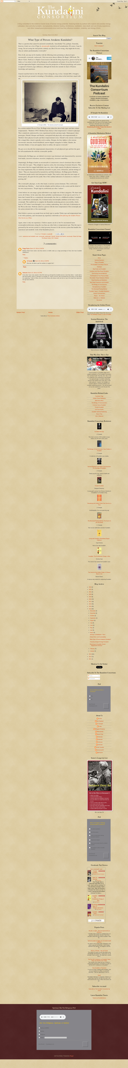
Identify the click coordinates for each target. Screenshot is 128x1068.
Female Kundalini (99, 407)
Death (99, 975)
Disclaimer (99, 300)
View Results (92, 704)
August (92, 620)
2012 (90, 656)
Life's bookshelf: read (96, 869)
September (93, 618)
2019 (90, 596)
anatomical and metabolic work (30, 236)
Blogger (71, 1056)
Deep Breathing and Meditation (99, 280)
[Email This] (56, 234)
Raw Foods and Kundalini (99, 269)
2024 (90, 587)
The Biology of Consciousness (99, 284)
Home (50, 312)
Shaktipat (99, 266)
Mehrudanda (100, 731)
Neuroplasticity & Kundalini (99, 286)
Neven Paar (99, 414)
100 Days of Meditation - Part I (97, 634)
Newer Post (21, 312)
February (92, 648)
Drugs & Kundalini (99, 262)
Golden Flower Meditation (99, 398)
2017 (90, 601)
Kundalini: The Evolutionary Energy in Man (99, 556)
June (91, 625)
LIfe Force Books (99, 409)
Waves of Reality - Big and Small (99, 950)
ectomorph (41, 236)
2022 (90, 589)
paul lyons (100, 752)
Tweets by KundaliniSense (99, 998)
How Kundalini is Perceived (99, 968)
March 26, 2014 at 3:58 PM (42, 261)
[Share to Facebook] (61, 234)
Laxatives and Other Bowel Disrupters (99, 271)
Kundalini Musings (99, 431)
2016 (90, 604)
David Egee (98, 880)
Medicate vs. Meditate (99, 298)
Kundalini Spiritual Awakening (99, 411)
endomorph (48, 236)
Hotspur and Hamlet (61, 236)
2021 (90, 592)
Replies (26, 258)
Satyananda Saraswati (98, 914)
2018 (90, 599)
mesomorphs (46, 46)
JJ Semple (29, 261)
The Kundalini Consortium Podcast (99, 264)
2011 (90, 659)
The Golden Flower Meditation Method (99, 278)
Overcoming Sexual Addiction (99, 273)
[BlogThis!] (58, 234)
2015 (90, 606)
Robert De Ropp (77, 236)
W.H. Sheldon (55, 238)
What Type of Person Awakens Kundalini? (100, 639)
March (92, 632)
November (93, 613)
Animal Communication (99, 293)
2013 (90, 654)
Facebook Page (99, 396)
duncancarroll (100, 750)
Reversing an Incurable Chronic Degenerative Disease (98, 645)
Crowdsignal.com (93, 706)
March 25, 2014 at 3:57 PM (35, 272)
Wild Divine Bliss (99, 400)
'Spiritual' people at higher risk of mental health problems (99, 941)
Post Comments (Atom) (54, 316)
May (91, 627)
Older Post (80, 312)
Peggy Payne (26, 248)
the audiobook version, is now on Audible (100, 314)
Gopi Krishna (97, 901)
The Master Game (46, 238)
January (92, 651)
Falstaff (53, 236)
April (91, 630)
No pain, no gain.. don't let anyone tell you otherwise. (99, 931)
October (92, 615)
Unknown (25, 272)
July (91, 623)
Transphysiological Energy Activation (99, 641)
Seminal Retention (99, 260)
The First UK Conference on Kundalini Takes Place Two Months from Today (99, 960)
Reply (24, 254)
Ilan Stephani (100, 721)
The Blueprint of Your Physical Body (99, 275)
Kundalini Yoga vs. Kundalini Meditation (99, 291)
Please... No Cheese (99, 295)
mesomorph (69, 236)
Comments (92, 678)
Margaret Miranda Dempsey (98, 874)
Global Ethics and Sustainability (98, 637)
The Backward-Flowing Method (99, 289)
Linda (100, 726)
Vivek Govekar (100, 747)
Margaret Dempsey (100, 729)
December (93, 610)
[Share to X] (60, 234)
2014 (90, 608)
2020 (90, 594)
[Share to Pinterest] (63, 234)
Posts (90, 675)
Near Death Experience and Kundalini (99, 282)
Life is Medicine (99, 416)
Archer (100, 718)
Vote (106, 706)
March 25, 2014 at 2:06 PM (37, 248)
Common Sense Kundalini (99, 405)
